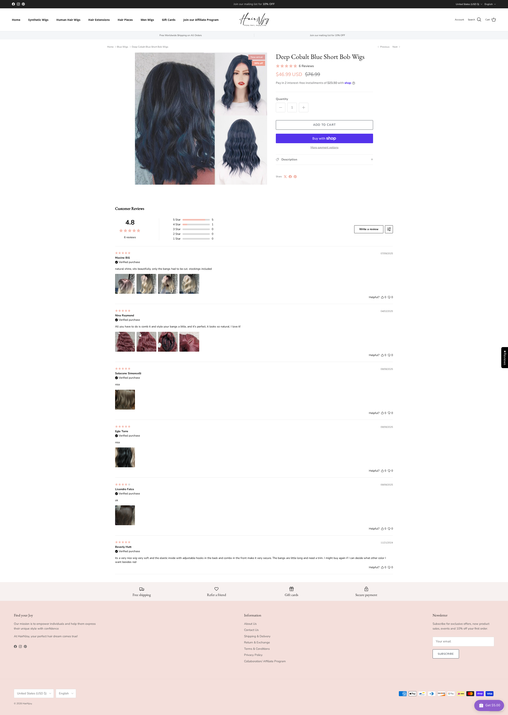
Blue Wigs (122, 46)
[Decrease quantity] (280, 107)
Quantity (282, 99)
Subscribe (446, 654)
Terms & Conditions (257, 649)
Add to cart (324, 125)
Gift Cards (168, 20)
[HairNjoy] (254, 19)
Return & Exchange (257, 642)
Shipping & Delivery (257, 636)
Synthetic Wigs (38, 20)
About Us (250, 624)
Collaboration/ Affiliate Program (265, 661)
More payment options (325, 147)
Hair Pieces (125, 20)
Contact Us (251, 630)
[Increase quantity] (303, 107)
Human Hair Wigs (68, 20)
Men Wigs (147, 20)
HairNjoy (27, 703)
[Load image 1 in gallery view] (201, 119)
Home (16, 20)
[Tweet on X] (285, 176)
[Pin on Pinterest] (295, 176)
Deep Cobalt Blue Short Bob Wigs (150, 46)
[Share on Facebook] (290, 176)
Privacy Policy (253, 655)
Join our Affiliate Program (201, 20)
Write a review (368, 229)
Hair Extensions (99, 20)
